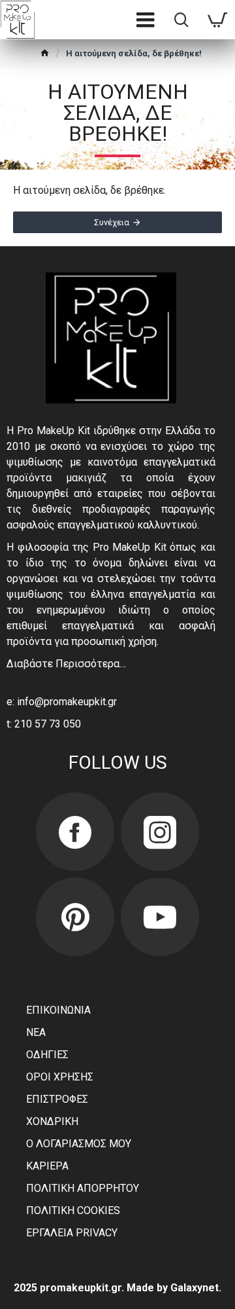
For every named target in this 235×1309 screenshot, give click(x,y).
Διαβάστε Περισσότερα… (66, 663)
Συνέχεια (111, 222)
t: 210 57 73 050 (44, 724)
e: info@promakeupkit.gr (62, 701)
